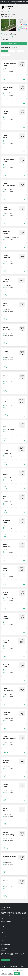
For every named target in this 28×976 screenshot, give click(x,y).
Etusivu (3, 932)
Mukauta (4, 973)
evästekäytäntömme (18, 970)
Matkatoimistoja (5, 944)
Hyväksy (17, 973)
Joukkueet (4, 936)
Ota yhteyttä (5, 960)
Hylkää (10, 973)
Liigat (2, 940)
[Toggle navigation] (25, 7)
